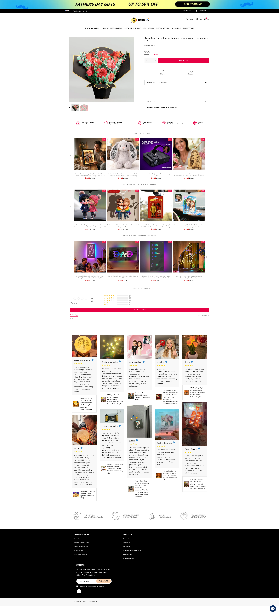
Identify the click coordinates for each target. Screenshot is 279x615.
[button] (74, 69)
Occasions (176, 28)
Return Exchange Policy (81, 543)
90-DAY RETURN (168, 107)
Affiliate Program (128, 558)
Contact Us (126, 543)
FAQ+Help (126, 547)
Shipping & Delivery (80, 554)
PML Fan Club (127, 554)
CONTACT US (187, 11)
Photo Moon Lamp (92, 28)
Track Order (203, 11)
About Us (126, 539)
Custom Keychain (163, 28)
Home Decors (148, 28)
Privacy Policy (78, 550)
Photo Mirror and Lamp (112, 28)
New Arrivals (188, 28)
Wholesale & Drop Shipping (132, 550)
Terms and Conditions (81, 547)
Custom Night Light (132, 28)
